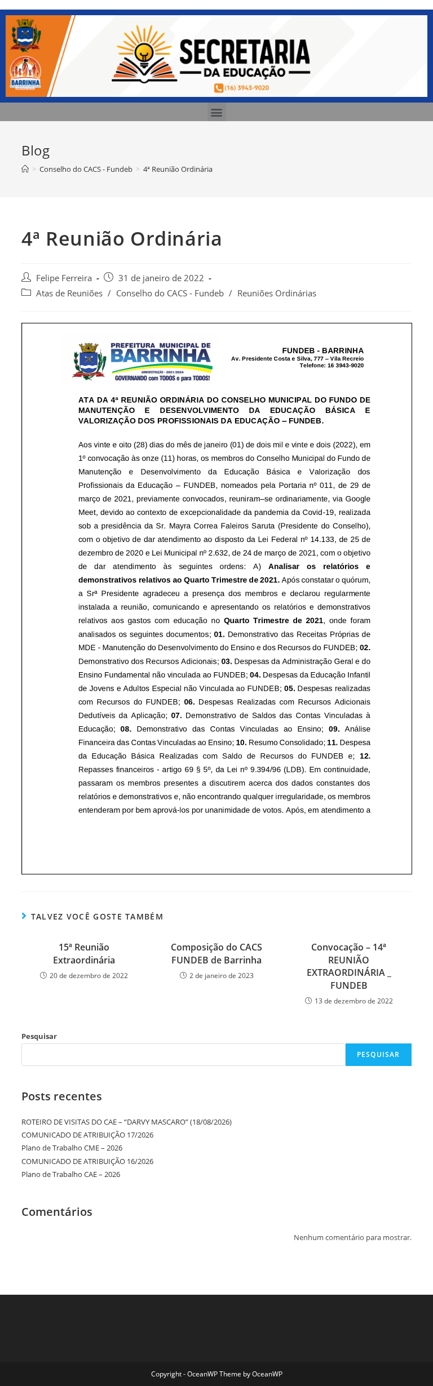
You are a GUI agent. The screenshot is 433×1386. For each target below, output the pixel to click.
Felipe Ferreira (64, 278)
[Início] (25, 169)
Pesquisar (39, 1036)
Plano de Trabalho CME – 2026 (71, 1148)
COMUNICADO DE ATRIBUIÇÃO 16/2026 (87, 1161)
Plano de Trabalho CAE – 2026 (70, 1174)
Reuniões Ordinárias (276, 293)
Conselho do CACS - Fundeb (170, 293)
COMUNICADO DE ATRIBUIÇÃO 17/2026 (87, 1135)
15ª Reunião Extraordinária (84, 953)
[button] (216, 112)
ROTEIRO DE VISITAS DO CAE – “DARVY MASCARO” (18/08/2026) (126, 1122)
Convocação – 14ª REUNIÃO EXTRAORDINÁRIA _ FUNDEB (349, 966)
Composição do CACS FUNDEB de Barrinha (216, 953)
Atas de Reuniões (69, 293)
